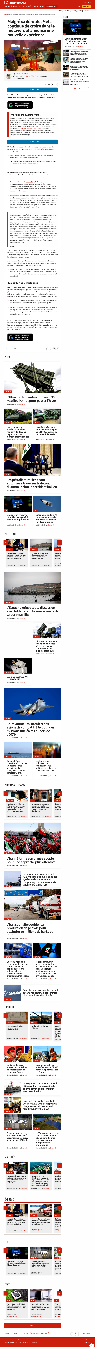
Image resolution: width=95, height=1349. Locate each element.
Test (81, 11)
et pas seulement (25, 257)
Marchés (28, 6)
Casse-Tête (9, 672)
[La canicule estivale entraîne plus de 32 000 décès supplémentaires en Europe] (47, 1047)
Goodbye (34, 1342)
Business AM (22, 404)
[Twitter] (75, 1333)
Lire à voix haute (33, 90)
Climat (37, 1060)
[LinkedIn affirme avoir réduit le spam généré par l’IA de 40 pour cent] (18, 497)
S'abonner (86, 6)
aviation (8, 999)
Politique (21, 6)
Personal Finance (38, 6)
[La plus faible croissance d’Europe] (41, 1012)
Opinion (68, 11)
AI (6, 510)
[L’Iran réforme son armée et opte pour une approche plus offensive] (32, 824)
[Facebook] (71, 1333)
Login (84, 3)
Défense (8, 422)
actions (8, 1128)
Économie (14, 6)
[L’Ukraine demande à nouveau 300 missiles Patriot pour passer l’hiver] (32, 362)
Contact (7, 1333)
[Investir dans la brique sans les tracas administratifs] (17, 1012)
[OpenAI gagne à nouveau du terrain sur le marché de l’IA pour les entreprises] (66, 66)
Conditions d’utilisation (20, 1333)
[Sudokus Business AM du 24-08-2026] (18, 659)
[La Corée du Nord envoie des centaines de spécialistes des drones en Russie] (18, 1047)
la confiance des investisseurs (31, 128)
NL (89, 3)
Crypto (88, 11)
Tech (75, 11)
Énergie (61, 11)
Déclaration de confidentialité (39, 1333)
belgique (33, 1022)
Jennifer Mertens (23, 74)
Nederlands (86, 1333)
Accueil (6, 14)
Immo (32, 800)
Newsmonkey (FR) (24, 1342)
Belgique (7, 6)
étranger (9, 602)
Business (8, 392)
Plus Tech (82, 87)
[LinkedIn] (78, 1333)
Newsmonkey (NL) (11, 1342)
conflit (8, 756)
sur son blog (30, 182)
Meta (26, 118)
